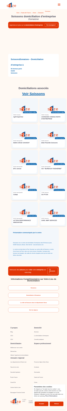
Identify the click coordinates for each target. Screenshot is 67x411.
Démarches (13, 351)
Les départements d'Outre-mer (18, 362)
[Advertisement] (33, 41)
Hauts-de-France (26, 12)
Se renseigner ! (51, 25)
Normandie (37, 372)
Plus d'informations (51, 396)
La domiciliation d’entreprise (41, 335)
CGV (11, 339)
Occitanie (36, 367)
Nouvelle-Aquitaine (15, 372)
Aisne (34, 12)
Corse (35, 382)
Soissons (40, 12)
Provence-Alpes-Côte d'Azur (41, 362)
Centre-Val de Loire (15, 387)
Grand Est (13, 382)
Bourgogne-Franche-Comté (17, 392)
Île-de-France (13, 377)
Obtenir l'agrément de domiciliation (19, 355)
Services (36, 332)
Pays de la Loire (14, 367)
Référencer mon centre (16, 347)
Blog (11, 332)
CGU (11, 335)
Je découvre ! (52, 271)
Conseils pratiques (39, 339)
